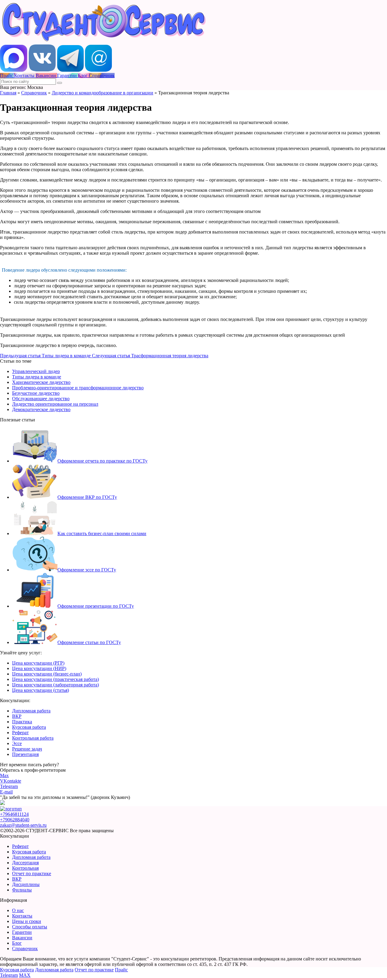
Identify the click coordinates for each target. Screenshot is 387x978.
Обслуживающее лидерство (41, 398)
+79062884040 (14, 819)
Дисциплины (26, 884)
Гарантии (22, 932)
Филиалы (22, 889)
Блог (17, 943)
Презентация (25, 754)
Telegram (9, 786)
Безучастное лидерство (36, 393)
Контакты (22, 915)
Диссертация (25, 862)
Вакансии (22, 937)
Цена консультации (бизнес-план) (47, 673)
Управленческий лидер (36, 371)
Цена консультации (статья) (40, 690)
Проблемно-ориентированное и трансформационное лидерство (78, 387)
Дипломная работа (31, 710)
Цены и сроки (26, 921)
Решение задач (27, 748)
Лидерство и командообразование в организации (102, 92)
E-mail (6, 791)
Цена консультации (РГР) (38, 663)
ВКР (16, 716)
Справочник (34, 92)
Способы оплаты (29, 926)
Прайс (121, 969)
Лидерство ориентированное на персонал (55, 404)
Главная (8, 92)
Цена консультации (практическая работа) (55, 679)
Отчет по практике (31, 873)
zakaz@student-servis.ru (23, 825)
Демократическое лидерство (41, 409)
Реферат (20, 732)
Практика (22, 721)
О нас (18, 910)
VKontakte (10, 780)
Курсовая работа (29, 727)
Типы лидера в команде (36, 376)
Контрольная (25, 868)
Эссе (17, 743)
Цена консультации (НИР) (39, 668)
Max (4, 775)
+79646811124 (14, 814)
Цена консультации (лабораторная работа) (55, 684)
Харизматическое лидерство (41, 382)
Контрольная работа (33, 738)
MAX (25, 975)
